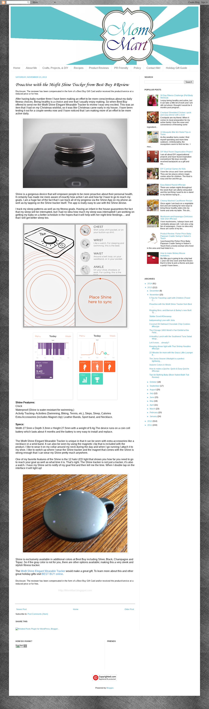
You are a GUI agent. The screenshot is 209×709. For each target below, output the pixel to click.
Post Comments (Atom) (38, 614)
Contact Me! (153, 68)
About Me (31, 68)
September (155, 386)
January (153, 416)
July (152, 393)
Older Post (129, 609)
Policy (137, 68)
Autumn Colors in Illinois (160, 365)
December (155, 291)
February (154, 412)
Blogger (109, 688)
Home (16, 68)
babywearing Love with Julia (162, 320)
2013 (150, 287)
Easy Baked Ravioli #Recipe (173, 185)
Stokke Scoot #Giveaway (160, 316)
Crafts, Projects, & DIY (55, 68)
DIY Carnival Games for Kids (173, 169)
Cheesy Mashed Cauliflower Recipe (176, 201)
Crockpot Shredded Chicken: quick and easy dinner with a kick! (175, 113)
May (152, 401)
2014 (150, 283)
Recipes (78, 68)
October (153, 382)
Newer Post (21, 609)
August (153, 390)
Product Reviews (99, 68)
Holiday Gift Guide (176, 68)
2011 (150, 425)
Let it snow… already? (159, 343)
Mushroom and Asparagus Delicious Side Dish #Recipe (176, 217)
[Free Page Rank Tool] (21, 647)
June (152, 397)
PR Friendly (121, 68)
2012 (150, 421)
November (155, 295)
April (152, 405)
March (153, 409)
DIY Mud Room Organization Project (176, 152)
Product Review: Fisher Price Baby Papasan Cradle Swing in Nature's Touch (175, 236)
